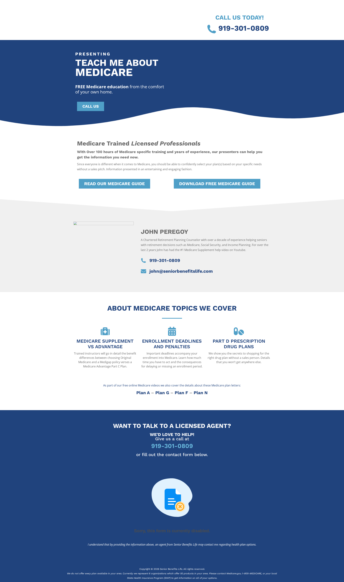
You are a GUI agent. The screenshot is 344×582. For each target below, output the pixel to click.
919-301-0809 (243, 28)
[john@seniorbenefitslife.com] (143, 271)
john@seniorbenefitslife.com (181, 271)
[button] (114, 184)
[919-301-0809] (212, 29)
